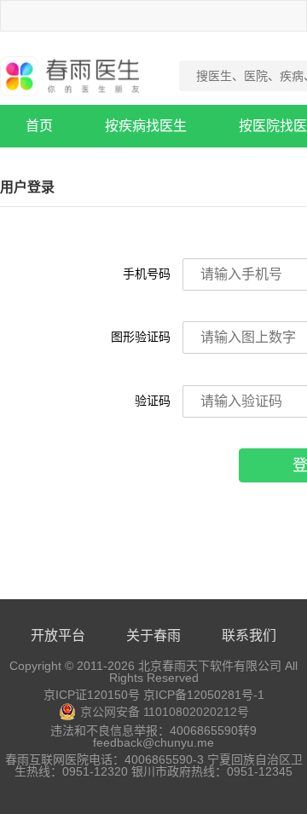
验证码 (153, 401)
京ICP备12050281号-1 (203, 694)
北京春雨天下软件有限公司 (209, 666)
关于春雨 (153, 635)
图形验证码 (141, 337)
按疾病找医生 (146, 125)
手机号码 (147, 274)
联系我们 (249, 635)
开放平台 (58, 635)
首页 (39, 125)
